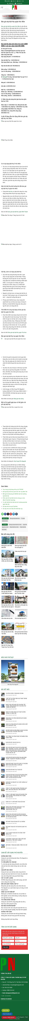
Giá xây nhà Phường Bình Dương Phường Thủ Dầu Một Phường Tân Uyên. (17, 731)
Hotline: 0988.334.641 (9, 1017)
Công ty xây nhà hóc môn (15, 524)
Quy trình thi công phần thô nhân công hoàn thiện (17, 737)
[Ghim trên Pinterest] (11, 514)
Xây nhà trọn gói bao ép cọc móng (15, 821)
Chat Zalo (5, 1010)
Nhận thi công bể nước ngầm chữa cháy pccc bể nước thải (17, 725)
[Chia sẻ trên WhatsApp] (2, 514)
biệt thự (10, 191)
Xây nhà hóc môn (14, 527)
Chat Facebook (7, 1014)
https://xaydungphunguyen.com (15, 985)
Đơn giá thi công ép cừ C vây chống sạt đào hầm (16, 783)
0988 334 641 (10, 990)
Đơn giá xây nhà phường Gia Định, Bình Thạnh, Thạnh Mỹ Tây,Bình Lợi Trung (16, 758)
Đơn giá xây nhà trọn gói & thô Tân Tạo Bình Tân (15, 491)
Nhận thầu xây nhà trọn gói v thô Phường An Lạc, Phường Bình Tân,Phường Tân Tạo (15, 808)
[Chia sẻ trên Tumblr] (16, 514)
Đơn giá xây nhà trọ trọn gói (14, 769)
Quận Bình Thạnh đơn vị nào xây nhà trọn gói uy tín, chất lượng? (16, 839)
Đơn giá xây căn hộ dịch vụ (13, 742)
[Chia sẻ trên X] (8, 514)
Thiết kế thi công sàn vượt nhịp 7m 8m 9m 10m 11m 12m (16, 699)
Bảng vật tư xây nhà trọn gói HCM (15, 801)
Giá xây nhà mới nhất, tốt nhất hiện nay (12, 508)
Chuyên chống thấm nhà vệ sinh (14, 693)
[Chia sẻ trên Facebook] (5, 514)
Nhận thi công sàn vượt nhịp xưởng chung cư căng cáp (16, 712)
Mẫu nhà (11, 16)
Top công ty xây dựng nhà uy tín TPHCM (13, 489)
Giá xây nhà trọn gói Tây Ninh (10, 506)
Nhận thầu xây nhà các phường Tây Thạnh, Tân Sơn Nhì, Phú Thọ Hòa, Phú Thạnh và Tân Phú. (16, 706)
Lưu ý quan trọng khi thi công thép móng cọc (15, 833)
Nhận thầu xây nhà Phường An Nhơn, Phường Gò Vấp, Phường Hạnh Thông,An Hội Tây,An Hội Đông (16, 815)
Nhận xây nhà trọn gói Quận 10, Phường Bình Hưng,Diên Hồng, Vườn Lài (17, 764)
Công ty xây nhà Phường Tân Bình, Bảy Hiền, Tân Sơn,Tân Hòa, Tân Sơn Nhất (16, 789)
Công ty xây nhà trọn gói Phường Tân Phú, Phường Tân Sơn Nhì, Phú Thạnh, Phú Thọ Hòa (16, 796)
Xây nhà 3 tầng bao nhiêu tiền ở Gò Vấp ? (16, 845)
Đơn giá (5, 77)
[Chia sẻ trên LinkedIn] (13, 514)
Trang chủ (4, 16)
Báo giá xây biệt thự (15, 518)
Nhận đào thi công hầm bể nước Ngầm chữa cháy (16, 718)
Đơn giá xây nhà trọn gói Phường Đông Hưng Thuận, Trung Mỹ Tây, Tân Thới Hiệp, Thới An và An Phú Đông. (16, 776)
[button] (2, 7)
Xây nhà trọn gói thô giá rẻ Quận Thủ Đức (16, 827)
